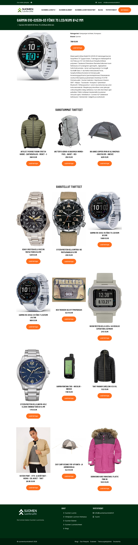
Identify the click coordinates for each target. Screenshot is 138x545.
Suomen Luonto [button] (48, 10)
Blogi (100, 10)
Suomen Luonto (70, 513)
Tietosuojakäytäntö (105, 542)
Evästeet (93, 542)
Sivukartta (116, 542)
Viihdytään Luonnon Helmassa (76, 517)
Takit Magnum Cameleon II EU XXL (104, 386)
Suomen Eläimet (65, 10)
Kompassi (97, 33)
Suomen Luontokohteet (85, 10)
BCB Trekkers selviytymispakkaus (69, 310)
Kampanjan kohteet (86, 33)
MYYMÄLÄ (124, 10)
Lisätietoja (77, 48)
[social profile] (31, 2)
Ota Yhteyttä (84, 542)
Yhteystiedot (111, 10)
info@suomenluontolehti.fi (112, 2)
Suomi (100, 2)
